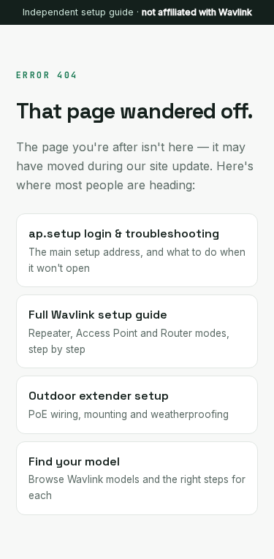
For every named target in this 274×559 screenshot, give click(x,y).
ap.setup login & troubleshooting (137, 249)
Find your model (137, 477)
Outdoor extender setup (128, 404)
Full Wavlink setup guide (128, 330)
